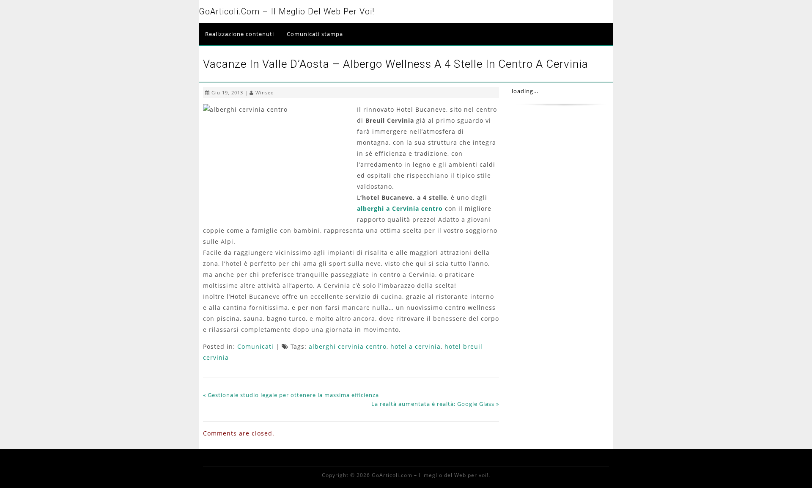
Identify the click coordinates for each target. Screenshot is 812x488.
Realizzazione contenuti (239, 34)
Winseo (264, 92)
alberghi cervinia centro (348, 346)
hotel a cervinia (415, 346)
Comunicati (255, 346)
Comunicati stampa (315, 34)
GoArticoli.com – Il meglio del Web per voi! (286, 12)
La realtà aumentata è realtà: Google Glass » (435, 404)
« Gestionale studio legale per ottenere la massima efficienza (291, 395)
